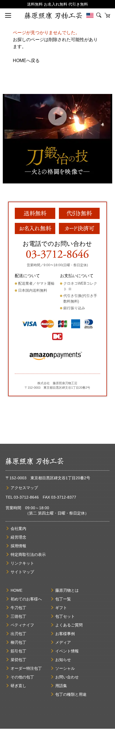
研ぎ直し (18, 685)
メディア (63, 642)
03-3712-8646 (26, 497)
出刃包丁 (18, 633)
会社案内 (18, 528)
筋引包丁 (18, 651)
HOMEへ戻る (26, 60)
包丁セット (65, 616)
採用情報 (18, 546)
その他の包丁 (22, 677)
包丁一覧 (63, 599)
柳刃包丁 (18, 642)
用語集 (61, 685)
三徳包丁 (18, 616)
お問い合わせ (67, 677)
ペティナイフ (22, 625)
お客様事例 (65, 633)
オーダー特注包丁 (26, 668)
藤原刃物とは (67, 590)
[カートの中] (107, 15)
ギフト (61, 607)
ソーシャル (65, 668)
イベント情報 (67, 651)
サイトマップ (22, 572)
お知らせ (63, 659)
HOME (16, 590)
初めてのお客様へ (26, 599)
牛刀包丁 (18, 607)
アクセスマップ (24, 488)
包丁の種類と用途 (71, 694)
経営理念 (18, 537)
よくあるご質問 (69, 625)
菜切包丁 (18, 659)
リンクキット (22, 563)
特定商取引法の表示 (28, 554)
